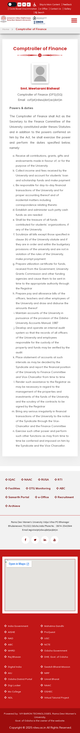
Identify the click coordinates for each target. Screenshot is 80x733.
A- (29, 4)
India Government (17, 626)
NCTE (47, 644)
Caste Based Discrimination (23, 9)
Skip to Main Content (49, 5)
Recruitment (65, 497)
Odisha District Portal (19, 679)
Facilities (14, 488)
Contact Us (55, 9)
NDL (10, 697)
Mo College (14, 691)
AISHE (11, 632)
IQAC (11, 479)
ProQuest (49, 632)
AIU (9, 673)
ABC (62, 488)
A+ (19, 4)
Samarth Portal (18, 497)
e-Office (43, 9)
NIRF (47, 673)
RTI (59, 479)
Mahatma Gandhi (54, 626)
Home (6, 29)
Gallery (67, 9)
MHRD (11, 650)
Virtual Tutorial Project (56, 697)
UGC (46, 638)
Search (40, 13)
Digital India (14, 666)
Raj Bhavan (14, 656)
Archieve (14, 506)
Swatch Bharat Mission (57, 666)
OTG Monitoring (39, 488)
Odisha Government (55, 650)
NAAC (27, 479)
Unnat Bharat (51, 679)
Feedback (67, 5)
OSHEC (48, 691)
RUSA (44, 479)
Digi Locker (14, 685)
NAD (10, 638)
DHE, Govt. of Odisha (56, 656)
